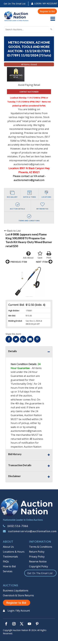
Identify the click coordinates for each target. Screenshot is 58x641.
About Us (8, 546)
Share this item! (13, 333)
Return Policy (36, 551)
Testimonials (10, 556)
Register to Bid (47, 11)
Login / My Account (45, 3)
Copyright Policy (38, 566)
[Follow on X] (21, 623)
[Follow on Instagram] (14, 623)
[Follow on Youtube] (29, 623)
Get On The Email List (15, 3)
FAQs (6, 561)
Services (7, 571)
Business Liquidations (15, 590)
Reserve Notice (38, 561)
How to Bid (9, 566)
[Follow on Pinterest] (37, 623)
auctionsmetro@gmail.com (26, 431)
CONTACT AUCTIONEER (29, 92)
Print (48, 257)
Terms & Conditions (40, 546)
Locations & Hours (13, 551)
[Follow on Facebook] (6, 623)
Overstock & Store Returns (18, 595)
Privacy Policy (37, 556)
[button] (29, 281)
